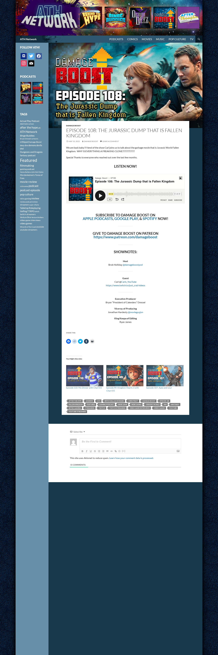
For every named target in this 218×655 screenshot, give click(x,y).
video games (159, 408)
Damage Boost (73, 126)
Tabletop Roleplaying (30, 208)
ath (98, 401)
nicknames (24, 186)
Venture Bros (25, 217)
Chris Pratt (133, 401)
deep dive (24, 145)
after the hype (75, 401)
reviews (35, 202)
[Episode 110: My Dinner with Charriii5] (84, 375)
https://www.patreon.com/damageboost (125, 237)
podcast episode (30, 190)
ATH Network (28, 39)
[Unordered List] (103, 451)
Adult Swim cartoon (27, 124)
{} (119, 451)
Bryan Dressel (25, 139)
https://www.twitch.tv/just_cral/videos (125, 285)
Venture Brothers (37, 217)
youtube (173, 408)
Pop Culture (177, 39)
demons (32, 145)
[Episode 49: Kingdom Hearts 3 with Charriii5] (125, 375)
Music (160, 39)
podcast (33, 186)
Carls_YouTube (128, 281)
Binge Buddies (27, 135)
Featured (91, 404)
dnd (22, 148)
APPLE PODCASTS (98, 218)
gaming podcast (106, 404)
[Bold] (82, 451)
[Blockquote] (107, 451)
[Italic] (87, 451)
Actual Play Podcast (29, 121)
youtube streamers (77, 412)
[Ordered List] (99, 451)
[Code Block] (111, 451)
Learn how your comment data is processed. (131, 458)
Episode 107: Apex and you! (159, 387)
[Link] (116, 451)
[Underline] (91, 451)
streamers (89, 408)
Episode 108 (164, 401)
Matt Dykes (39, 172)
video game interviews (140, 408)
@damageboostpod (133, 264)
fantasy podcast (28, 155)
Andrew (89, 401)
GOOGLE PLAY (126, 218)
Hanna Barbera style (27, 172)
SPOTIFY (150, 218)
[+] (123, 451)
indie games (136, 404)
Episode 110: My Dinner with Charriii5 (84, 387)
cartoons (34, 139)
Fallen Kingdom (76, 404)
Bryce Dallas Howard (114, 401)
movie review (28, 181)
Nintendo (175, 404)
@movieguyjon (135, 312)
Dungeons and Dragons (31, 152)
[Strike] (95, 451)
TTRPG (30, 211)
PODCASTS (116, 39)
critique (24, 142)
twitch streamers (117, 408)
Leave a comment (110, 141)
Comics (132, 39)
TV (191, 39)
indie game (122, 404)
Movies (147, 39)
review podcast (26, 202)
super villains (34, 205)
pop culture (26, 194)
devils (39, 145)
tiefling (23, 211)
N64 (165, 404)
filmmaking (27, 165)
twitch (102, 408)
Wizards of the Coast (28, 227)
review (35, 198)
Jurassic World (153, 404)
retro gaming (75, 408)
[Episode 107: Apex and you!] (165, 375)
